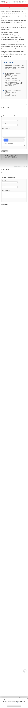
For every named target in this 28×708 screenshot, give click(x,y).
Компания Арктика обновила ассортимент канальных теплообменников (13, 71)
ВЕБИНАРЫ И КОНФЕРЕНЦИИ (19, 8)
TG (14, 1)
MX (22, 1)
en (26, 5)
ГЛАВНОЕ (6, 5)
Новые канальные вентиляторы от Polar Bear (14, 66)
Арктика (8, 18)
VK (17, 1)
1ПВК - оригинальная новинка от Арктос (13, 81)
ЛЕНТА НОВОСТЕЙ (5, 8)
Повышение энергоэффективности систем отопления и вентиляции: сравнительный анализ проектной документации (13, 84)
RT (20, 1)
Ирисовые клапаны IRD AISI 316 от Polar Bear (14, 68)
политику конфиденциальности (18, 702)
